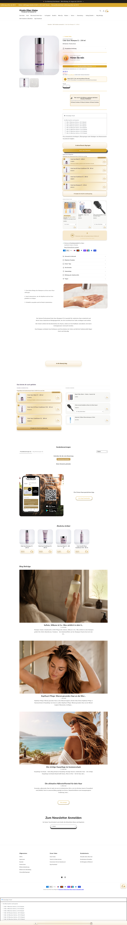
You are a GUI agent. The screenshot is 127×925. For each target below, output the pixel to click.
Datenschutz (22, 864)
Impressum (22, 859)
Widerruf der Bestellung (25, 869)
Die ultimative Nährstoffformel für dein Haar (63, 783)
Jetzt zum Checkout (84, 150)
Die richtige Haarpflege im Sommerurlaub (63, 767)
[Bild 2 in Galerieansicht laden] (34, 82)
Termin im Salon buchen (56, 859)
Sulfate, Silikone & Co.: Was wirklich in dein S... (63, 625)
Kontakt (21, 862)
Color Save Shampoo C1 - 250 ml (79, 185)
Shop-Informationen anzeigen (71, 247)
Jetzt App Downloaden (84, 498)
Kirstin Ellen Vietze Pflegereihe (52, 889)
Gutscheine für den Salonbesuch (58, 862)
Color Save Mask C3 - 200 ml (78, 159)
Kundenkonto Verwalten (86, 859)
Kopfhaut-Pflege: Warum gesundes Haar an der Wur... (63, 696)
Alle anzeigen (63, 802)
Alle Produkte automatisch (58, 24)
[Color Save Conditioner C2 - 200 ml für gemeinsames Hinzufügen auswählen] (64, 176)
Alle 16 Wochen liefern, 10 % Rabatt (14, 919)
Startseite (50, 24)
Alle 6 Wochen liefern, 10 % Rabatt (14, 908)
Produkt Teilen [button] (68, 36)
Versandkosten (71, 74)
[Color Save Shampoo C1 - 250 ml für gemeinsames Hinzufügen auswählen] (64, 184)
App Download (53, 864)
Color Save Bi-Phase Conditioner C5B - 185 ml (82, 168)
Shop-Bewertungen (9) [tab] (37, 451)
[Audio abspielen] (65, 58)
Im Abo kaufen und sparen (10, 903)
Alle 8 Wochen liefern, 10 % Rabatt (14, 910)
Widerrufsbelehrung (24, 867)
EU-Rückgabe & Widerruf (86, 862)
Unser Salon (53, 856)
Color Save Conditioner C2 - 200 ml (79, 176)
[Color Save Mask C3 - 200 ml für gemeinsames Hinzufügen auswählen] (64, 159)
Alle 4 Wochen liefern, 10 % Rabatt (14, 906)
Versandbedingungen (24, 872)
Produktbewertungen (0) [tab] (25, 451)
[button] (37, 15)
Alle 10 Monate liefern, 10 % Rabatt (14, 912)
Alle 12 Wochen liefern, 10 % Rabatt (14, 915)
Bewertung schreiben (63, 459)
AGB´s (21, 856)
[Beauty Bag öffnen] (123, 885)
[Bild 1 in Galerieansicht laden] (24, 82)
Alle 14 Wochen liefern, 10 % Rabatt (14, 917)
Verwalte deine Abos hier (86, 856)
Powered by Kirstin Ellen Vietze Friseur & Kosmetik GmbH (71, 889)
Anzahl (64, 83)
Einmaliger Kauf (7, 899)
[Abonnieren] (75, 826)
